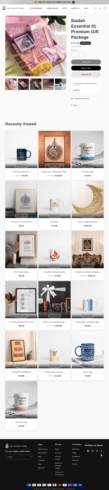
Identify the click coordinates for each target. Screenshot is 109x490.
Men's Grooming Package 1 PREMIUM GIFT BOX (54, 322)
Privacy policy (70, 489)
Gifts (40, 456)
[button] (36, 8)
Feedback (76, 456)
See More (76, 90)
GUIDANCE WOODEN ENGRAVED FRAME (21, 372)
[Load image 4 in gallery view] (48, 84)
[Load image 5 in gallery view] (60, 84)
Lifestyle (41, 460)
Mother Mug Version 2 (54, 372)
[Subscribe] (30, 456)
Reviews (75, 460)
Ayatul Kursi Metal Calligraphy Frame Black (87, 272)
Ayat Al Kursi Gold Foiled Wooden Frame (21, 222)
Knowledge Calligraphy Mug (87, 322)
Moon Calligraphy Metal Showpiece (87, 222)
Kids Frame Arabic (21, 272)
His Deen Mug (21, 422)
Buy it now (86, 68)
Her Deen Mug (88, 172)
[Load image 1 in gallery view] (11, 84)
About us (76, 449)
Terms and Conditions (59, 473)
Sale (39, 464)
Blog (57, 449)
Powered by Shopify (57, 489)
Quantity (74, 50)
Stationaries (43, 449)
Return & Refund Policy (58, 465)
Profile (74, 464)
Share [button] (75, 105)
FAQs (74, 453)
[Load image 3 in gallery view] (36, 84)
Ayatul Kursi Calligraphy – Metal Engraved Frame (54, 172)
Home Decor (43, 453)
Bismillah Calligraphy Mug (54, 272)
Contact (58, 453)
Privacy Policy (58, 458)
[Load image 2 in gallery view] (23, 84)
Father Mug (87, 372)
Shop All (41, 468)
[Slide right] (64, 84)
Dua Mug (54, 222)
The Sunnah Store (45, 489)
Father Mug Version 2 (21, 172)
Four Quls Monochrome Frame (21, 322)
